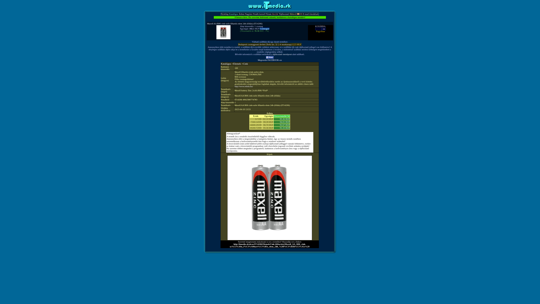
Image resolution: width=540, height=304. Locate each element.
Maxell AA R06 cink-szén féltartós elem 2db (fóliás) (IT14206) (234, 24)
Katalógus (226, 63)
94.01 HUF (285, 122)
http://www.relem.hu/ (244, 86)
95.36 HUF (285, 119)
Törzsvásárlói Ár (282, 116)
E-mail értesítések (311, 14)
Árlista (241, 14)
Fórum (268, 14)
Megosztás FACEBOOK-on (270, 60)
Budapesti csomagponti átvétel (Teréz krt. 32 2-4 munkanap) (265, 44)
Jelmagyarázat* (233, 133)
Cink (245, 63)
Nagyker (249, 14)
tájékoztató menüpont (282, 54)
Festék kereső (259, 14)
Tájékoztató (284, 14)
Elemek (237, 63)
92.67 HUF (285, 125)
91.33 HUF (285, 128)
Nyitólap (225, 14)
